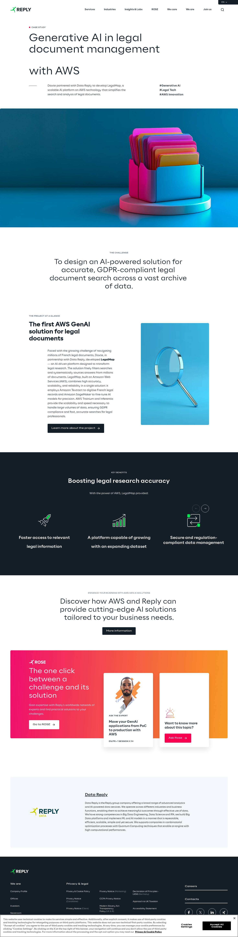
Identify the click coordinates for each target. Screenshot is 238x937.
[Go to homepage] (20, 10)
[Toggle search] (222, 10)
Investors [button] (14, 906)
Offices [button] (14, 899)
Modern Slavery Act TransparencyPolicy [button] (109, 909)
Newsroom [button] (15, 913)
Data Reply (96, 795)
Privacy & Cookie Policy (148, 932)
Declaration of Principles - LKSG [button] (146, 892)
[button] (76, 428)
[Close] (234, 918)
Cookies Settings (186, 926)
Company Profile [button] (18, 891)
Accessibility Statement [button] (145, 909)
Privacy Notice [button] (73, 900)
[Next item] (205, 508)
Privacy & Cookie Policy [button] (78, 891)
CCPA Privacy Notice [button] (110, 899)
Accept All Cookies (217, 926)
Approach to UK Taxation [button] (145, 901)
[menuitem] (90, 10)
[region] (119, 926)
